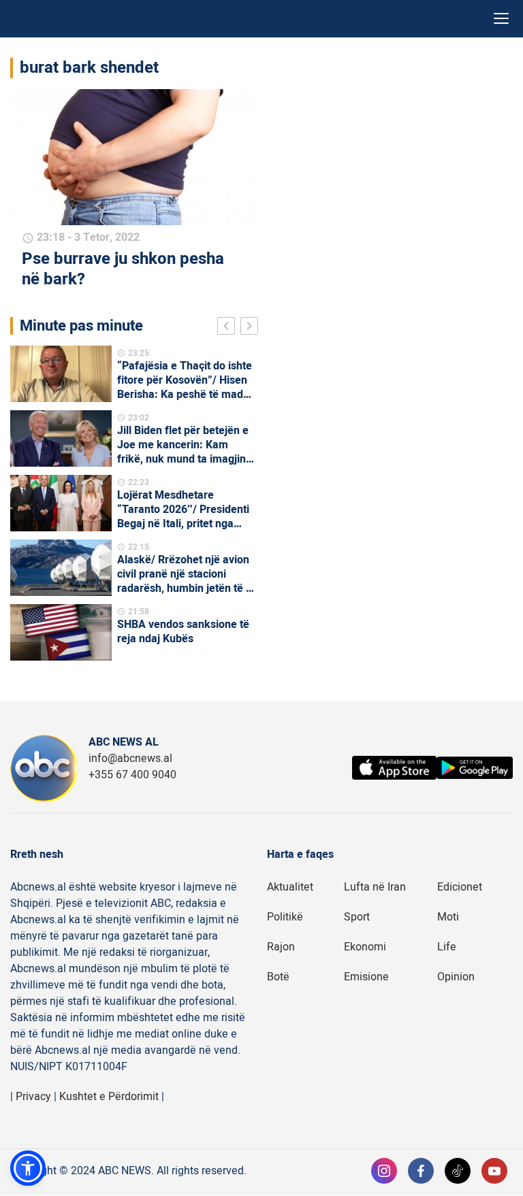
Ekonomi (365, 947)
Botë (278, 977)
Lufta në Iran (375, 887)
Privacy (33, 1097)
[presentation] (228, 328)
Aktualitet (290, 887)
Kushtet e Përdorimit (109, 1097)
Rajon (281, 947)
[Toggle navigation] (501, 19)
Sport (357, 917)
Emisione (366, 977)
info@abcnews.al (130, 758)
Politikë (285, 917)
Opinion (456, 977)
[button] (28, 1168)
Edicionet (459, 887)
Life (446, 947)
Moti (448, 917)
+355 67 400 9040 (132, 775)
